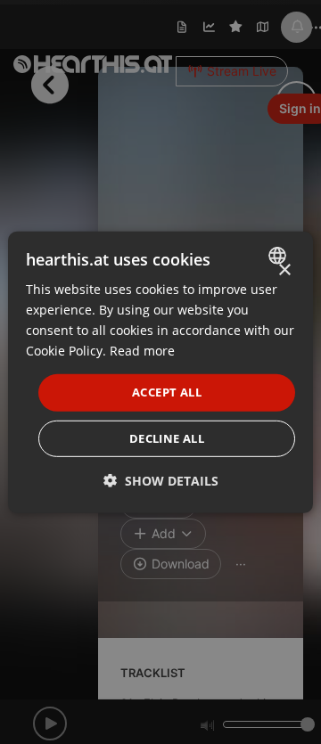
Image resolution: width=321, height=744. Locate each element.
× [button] (284, 269)
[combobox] (279, 255)
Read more (142, 350)
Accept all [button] (167, 392)
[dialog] (160, 371)
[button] (160, 480)
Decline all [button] (166, 438)
